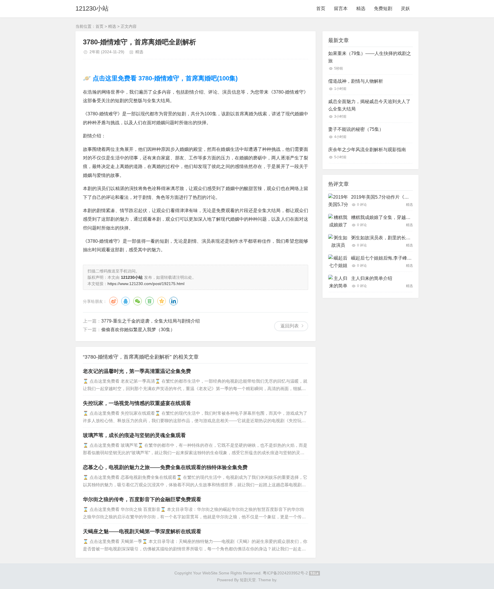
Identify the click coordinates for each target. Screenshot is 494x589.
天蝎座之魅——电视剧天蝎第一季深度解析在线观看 (142, 531)
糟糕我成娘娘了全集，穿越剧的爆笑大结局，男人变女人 (408, 217)
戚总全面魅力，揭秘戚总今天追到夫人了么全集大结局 (369, 105)
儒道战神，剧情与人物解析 (355, 81)
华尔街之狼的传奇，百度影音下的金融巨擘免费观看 (142, 499)
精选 (360, 8)
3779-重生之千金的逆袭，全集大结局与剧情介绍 (150, 321)
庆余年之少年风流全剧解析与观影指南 (367, 149)
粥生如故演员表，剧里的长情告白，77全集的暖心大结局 (408, 237)
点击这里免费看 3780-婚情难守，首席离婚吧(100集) (164, 78)
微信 (137, 301)
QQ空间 (161, 301)
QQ (125, 301)
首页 (320, 8)
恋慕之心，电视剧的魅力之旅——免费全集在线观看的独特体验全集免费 (165, 467)
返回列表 (289, 325)
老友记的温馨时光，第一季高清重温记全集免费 (137, 371)
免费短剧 (383, 8)
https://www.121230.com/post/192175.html (145, 283)
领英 (173, 301)
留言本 (341, 8)
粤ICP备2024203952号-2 (285, 573)
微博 (113, 301)
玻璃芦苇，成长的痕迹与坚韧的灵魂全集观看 (134, 435)
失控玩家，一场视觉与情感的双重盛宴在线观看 (137, 403)
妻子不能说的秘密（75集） (356, 129)
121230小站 (92, 8)
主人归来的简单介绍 (371, 278)
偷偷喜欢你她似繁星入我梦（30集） (138, 329)
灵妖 (405, 8)
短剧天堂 (248, 580)
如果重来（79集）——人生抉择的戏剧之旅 (369, 57)
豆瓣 (149, 301)
